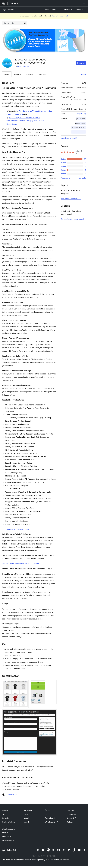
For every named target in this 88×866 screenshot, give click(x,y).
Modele (27, 822)
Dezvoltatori (50, 818)
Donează (71, 818)
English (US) (81, 114)
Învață (47, 810)
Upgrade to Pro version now (17, 529)
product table (80, 119)
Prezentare (28, 810)
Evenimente (71, 814)
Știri (3, 814)
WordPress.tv (51, 822)
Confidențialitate (8, 822)
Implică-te (70, 810)
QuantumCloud (23, 66)
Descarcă (80, 63)
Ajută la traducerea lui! (60, 16)
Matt (5, 833)
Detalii (6, 74)
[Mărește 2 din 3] (54, 683)
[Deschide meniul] (84, 3)
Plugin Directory (8, 10)
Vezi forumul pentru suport (71, 198)
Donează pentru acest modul (72, 219)
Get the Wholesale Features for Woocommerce (20, 563)
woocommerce (80, 123)
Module (27, 818)
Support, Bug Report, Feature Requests (24, 117)
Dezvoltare (42, 74)
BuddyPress (8, 840)
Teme (26, 814)
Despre (5, 810)
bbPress (6, 836)
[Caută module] (25, 23)
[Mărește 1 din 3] (26, 683)
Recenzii (17, 74)
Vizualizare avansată (69, 138)
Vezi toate (82, 178)
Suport (83, 74)
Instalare (29, 74)
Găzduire (5, 818)
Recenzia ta (65, 178)
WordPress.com (9, 829)
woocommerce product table (79, 132)
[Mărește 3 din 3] (54, 712)
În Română (11, 850)
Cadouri (71, 822)
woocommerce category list (79, 127)
